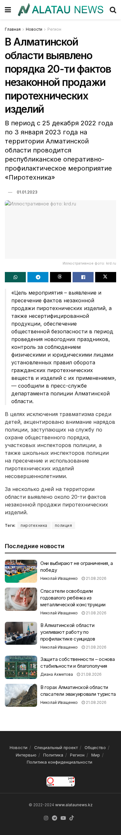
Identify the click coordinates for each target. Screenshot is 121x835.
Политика (53, 754)
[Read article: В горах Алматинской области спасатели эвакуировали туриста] (21, 695)
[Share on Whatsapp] (15, 277)
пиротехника (34, 525)
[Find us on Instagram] (46, 818)
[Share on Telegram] (37, 277)
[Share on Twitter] (105, 277)
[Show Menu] (8, 9)
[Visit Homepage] (60, 9)
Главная (13, 29)
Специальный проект (56, 747)
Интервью (26, 754)
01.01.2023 (27, 191)
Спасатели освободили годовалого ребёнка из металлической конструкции (73, 598)
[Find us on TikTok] (71, 818)
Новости (34, 29)
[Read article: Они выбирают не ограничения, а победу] (21, 571)
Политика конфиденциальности (59, 762)
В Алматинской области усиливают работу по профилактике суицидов (67, 632)
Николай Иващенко (59, 578)
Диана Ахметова (56, 674)
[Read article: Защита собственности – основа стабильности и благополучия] (21, 667)
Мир (95, 754)
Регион (54, 29)
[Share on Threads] (60, 277)
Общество (95, 747)
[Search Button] (113, 9)
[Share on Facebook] (83, 277)
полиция (63, 525)
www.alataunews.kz (74, 804)
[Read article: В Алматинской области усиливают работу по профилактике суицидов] (21, 633)
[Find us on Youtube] (63, 818)
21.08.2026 (95, 578)
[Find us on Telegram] (54, 818)
